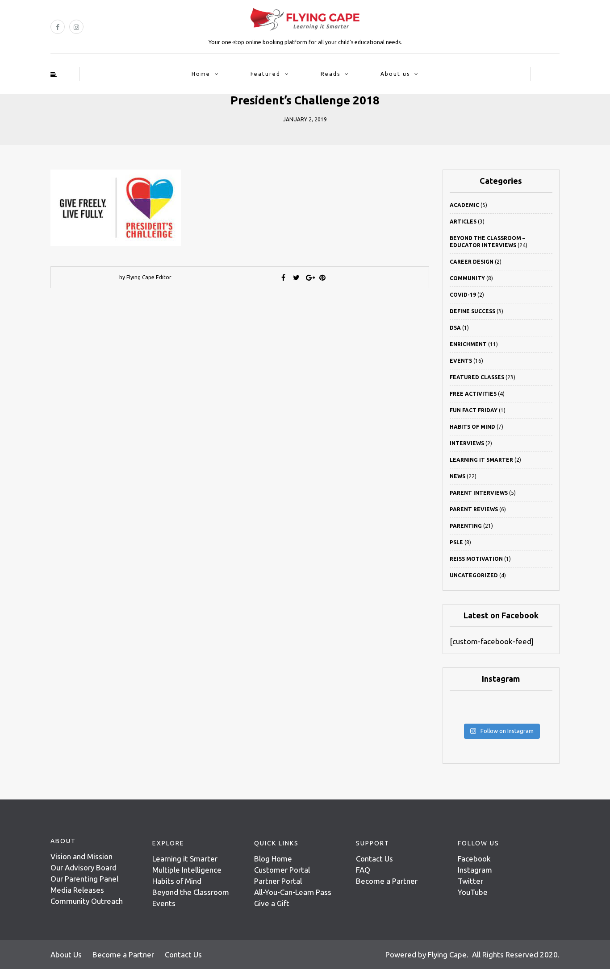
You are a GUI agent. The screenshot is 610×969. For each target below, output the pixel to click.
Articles (463, 221)
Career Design (471, 262)
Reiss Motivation (476, 559)
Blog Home (273, 858)
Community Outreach (86, 901)
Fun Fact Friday (473, 410)
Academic (464, 205)
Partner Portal (278, 881)
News (457, 476)
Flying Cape (447, 954)
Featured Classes (477, 377)
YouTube (473, 892)
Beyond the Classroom (190, 892)
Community (467, 278)
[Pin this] (322, 277)
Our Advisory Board (83, 867)
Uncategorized (474, 575)
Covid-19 (463, 295)
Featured (265, 74)
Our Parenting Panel (84, 878)
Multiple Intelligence (186, 869)
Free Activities (473, 394)
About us (395, 74)
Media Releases (77, 890)
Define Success (472, 311)
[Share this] (283, 277)
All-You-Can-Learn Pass (292, 892)
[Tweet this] (296, 277)
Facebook (474, 858)
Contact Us (374, 858)
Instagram (475, 869)
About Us (66, 954)
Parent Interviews (479, 493)
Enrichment (468, 344)
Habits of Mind (472, 427)
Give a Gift (271, 903)
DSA (455, 328)
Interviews (467, 443)
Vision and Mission (81, 856)
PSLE (456, 542)
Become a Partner (387, 881)
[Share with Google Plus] (309, 277)
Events (461, 361)
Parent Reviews (474, 509)
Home (201, 74)
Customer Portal (282, 869)
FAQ (363, 869)
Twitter (470, 881)
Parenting (466, 526)
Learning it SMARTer (481, 460)
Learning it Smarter (184, 858)
